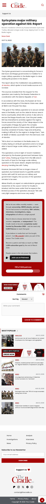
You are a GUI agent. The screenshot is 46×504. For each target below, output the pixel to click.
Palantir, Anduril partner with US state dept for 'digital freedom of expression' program (29, 364)
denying (5, 165)
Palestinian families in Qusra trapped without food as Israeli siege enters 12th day (29, 407)
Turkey (7, 158)
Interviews (30, 439)
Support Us (6, 13)
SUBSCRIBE (23, 460)
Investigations (12, 439)
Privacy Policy (31, 443)
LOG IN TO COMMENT (33, 320)
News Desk (6, 36)
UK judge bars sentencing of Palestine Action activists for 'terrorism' (27, 378)
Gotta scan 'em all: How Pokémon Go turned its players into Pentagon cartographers (29, 339)
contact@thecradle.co (23, 492)
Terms (12, 499)
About (34, 499)
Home (9, 435)
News (17, 360)
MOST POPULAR (9, 331)
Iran (35, 97)
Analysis (18, 335)
